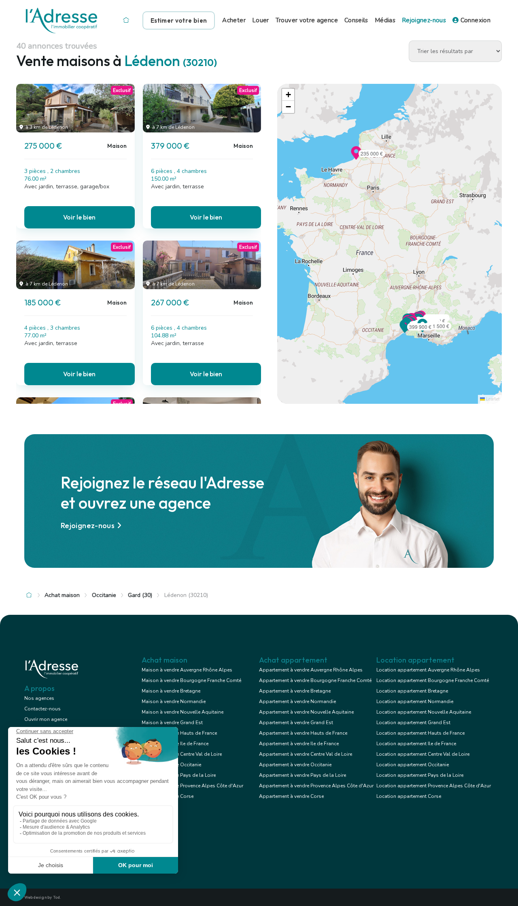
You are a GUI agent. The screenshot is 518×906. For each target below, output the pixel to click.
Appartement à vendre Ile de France (299, 743)
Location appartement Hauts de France (420, 733)
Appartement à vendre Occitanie (295, 764)
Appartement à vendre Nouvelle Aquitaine (306, 712)
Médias (385, 20)
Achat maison (62, 595)
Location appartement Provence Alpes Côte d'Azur (433, 785)
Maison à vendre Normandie (174, 701)
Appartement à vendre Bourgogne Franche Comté (315, 680)
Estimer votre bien (179, 20)
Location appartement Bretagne (412, 691)
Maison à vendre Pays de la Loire (179, 775)
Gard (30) (140, 595)
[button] (356, 157)
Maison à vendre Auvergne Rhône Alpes (187, 670)
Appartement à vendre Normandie (297, 701)
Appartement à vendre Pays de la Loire (302, 775)
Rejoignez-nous (424, 20)
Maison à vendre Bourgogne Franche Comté (191, 680)
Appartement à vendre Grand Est (296, 722)
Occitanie (104, 595)
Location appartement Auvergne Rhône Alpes (428, 670)
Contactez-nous (42, 709)
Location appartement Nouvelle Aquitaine (423, 712)
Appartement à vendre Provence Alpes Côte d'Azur (316, 785)
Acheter (234, 20)
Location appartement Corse (408, 796)
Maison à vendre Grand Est (172, 722)
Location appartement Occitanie (412, 764)
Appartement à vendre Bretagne (295, 691)
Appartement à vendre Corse (291, 796)
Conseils (356, 20)
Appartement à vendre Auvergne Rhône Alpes (311, 670)
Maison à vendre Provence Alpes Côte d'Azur (192, 785)
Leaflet (492, 399)
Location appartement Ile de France (416, 743)
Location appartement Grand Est (413, 722)
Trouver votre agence (307, 20)
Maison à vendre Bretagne (171, 691)
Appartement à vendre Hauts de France (303, 733)
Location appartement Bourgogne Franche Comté (432, 680)
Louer (260, 20)
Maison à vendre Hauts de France (179, 733)
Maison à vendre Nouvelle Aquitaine (182, 712)
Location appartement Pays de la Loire (419, 775)
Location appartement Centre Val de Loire (422, 754)
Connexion (474, 20)
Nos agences (39, 698)
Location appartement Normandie (414, 701)
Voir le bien (79, 217)
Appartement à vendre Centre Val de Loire (305, 754)
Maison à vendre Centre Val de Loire (182, 754)
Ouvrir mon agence (45, 719)
